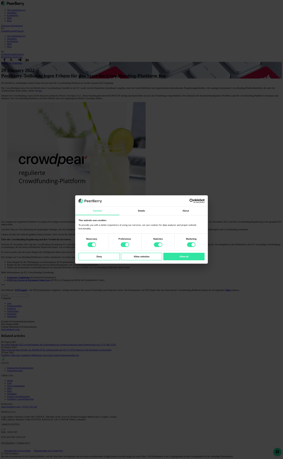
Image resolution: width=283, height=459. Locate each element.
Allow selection (141, 256)
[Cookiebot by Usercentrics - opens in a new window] (192, 201)
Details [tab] (141, 210)
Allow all (184, 256)
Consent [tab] (97, 210)
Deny (99, 256)
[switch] (125, 244)
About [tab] (185, 210)
